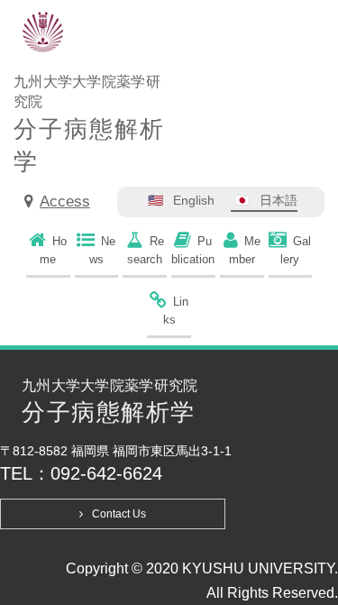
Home (53, 250)
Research (145, 250)
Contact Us (119, 514)
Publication (193, 250)
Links (176, 310)
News (102, 250)
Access (65, 201)
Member (244, 250)
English (194, 200)
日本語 (278, 200)
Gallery (295, 250)
